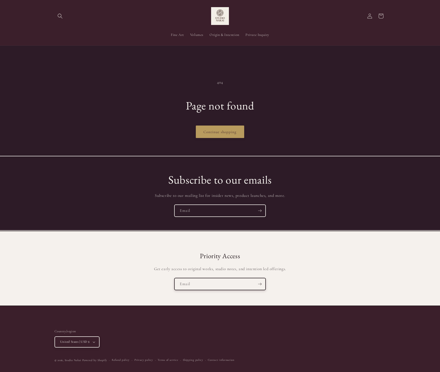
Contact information (221, 360)
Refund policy (121, 360)
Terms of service (168, 360)
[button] (60, 16)
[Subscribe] (259, 210)
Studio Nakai (73, 360)
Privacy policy (143, 360)
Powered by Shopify (94, 360)
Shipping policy (193, 360)
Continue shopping (220, 132)
